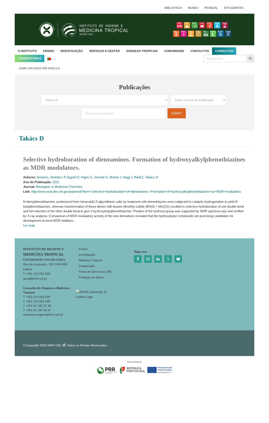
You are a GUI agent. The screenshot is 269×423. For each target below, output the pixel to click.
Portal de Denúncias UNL (95, 271)
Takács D (151, 177)
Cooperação (87, 266)
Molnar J (115, 177)
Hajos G (86, 177)
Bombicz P (58, 177)
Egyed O (73, 177)
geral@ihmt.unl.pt (35, 278)
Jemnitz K (101, 177)
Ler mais (29, 225)
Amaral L (43, 177)
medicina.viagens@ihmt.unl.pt (43, 314)
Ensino (83, 249)
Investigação (87, 254)
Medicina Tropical (90, 260)
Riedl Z (139, 177)
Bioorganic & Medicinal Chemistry (59, 186)
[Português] (49, 58)
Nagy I (127, 177)
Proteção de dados (91, 277)
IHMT (87, 29)
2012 (56, 182)
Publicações (134, 87)
